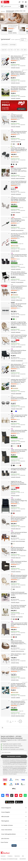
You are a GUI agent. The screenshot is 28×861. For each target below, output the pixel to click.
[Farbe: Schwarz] (20, 144)
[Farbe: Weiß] (14, 411)
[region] (14, 24)
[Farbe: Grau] (14, 144)
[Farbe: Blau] (16, 411)
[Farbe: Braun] (18, 144)
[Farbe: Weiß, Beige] (16, 465)
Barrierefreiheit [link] (23, 858)
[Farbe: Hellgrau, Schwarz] (14, 164)
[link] (19, 2)
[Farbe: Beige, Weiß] (16, 144)
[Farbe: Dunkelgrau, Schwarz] (12, 164)
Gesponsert (24, 14)
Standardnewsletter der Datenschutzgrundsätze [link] (18, 761)
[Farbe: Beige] (12, 144)
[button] (5, 44)
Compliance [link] (10, 856)
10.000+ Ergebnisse (15, 39)
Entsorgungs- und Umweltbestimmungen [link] (9, 858)
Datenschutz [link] (17, 856)
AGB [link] (23, 856)
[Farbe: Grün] (14, 319)
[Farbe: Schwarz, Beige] (16, 164)
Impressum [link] (3, 856)
